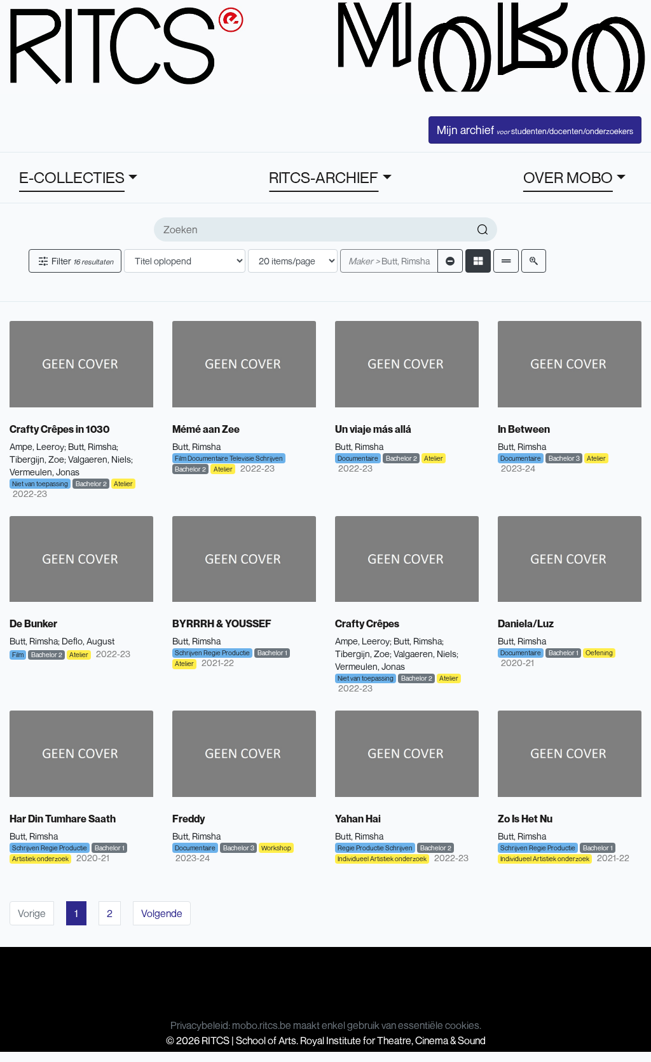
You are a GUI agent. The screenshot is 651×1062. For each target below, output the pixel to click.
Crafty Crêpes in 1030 (59, 429)
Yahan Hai (358, 818)
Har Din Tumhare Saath (63, 818)
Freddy (188, 818)
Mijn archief (535, 130)
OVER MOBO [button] (568, 177)
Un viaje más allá (373, 429)
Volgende (161, 913)
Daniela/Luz (526, 623)
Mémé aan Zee (206, 429)
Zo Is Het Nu (525, 818)
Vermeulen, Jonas (44, 471)
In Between (524, 429)
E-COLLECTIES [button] (72, 177)
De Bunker (33, 623)
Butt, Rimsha (389, 260)
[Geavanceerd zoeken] (533, 261)
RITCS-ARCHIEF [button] (323, 177)
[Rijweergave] (506, 261)
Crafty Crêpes (367, 623)
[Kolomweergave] (478, 261)
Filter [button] (81, 260)
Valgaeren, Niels (99, 459)
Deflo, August (88, 641)
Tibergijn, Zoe (37, 459)
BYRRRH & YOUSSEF (221, 623)
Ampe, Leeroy (37, 446)
